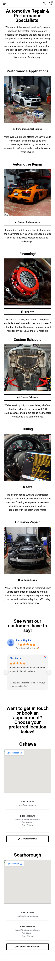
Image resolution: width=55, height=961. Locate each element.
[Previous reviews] (6, 672)
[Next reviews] (48, 672)
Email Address (27, 801)
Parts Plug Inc (24, 640)
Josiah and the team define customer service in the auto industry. (27, 669)
